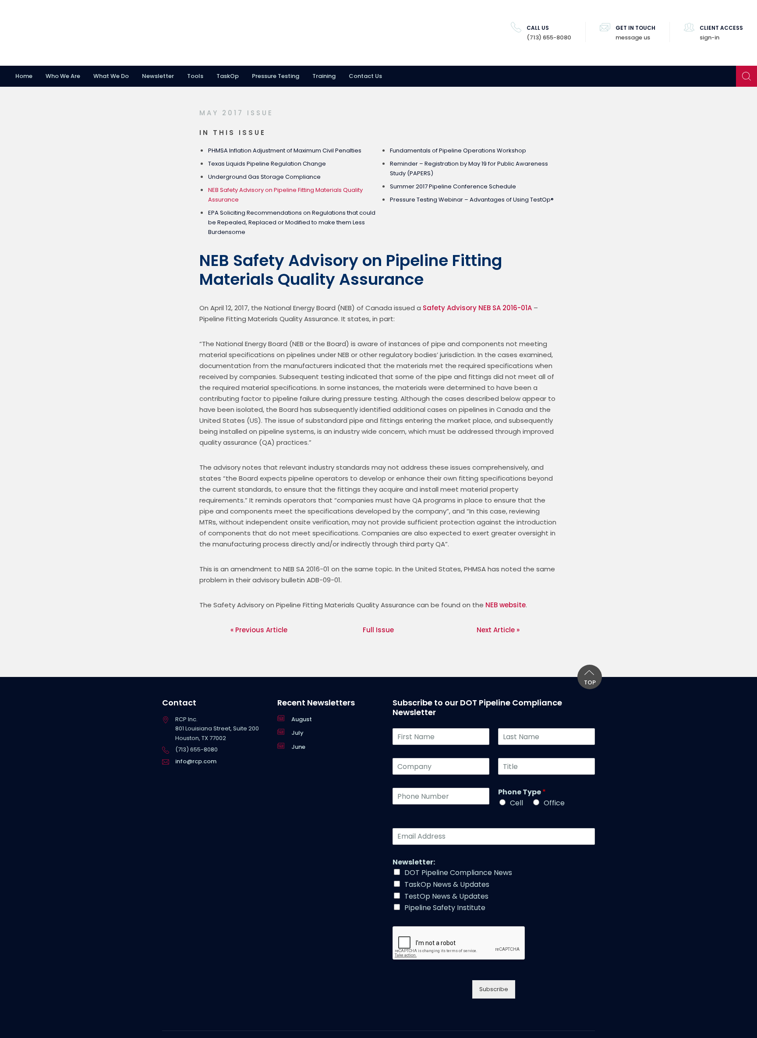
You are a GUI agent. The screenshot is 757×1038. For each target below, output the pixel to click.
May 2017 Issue (236, 112)
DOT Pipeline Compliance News (458, 873)
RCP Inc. (63, 33)
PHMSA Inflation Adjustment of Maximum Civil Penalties (284, 150)
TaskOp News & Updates (446, 884)
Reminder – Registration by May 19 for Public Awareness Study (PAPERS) (469, 168)
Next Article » (498, 629)
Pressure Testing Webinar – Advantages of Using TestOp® (472, 199)
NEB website (505, 604)
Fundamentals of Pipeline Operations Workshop (458, 150)
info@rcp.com (195, 761)
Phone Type (522, 792)
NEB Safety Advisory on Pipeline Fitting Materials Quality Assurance (285, 195)
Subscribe (493, 989)
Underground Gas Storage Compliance (264, 177)
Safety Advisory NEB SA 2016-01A (477, 307)
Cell (516, 803)
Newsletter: (414, 862)
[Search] (746, 76)
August (301, 719)
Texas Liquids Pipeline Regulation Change (267, 163)
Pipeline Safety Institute (444, 908)
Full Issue (378, 629)
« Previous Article (258, 629)
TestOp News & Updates (446, 896)
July (297, 733)
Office (554, 803)
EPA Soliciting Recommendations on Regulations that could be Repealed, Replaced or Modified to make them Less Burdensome (291, 222)
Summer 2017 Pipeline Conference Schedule (453, 186)
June (298, 747)
